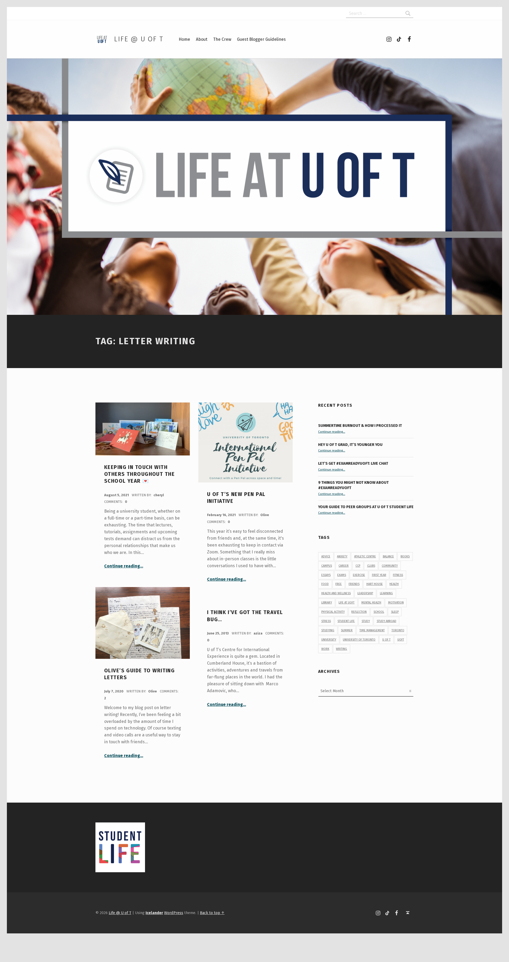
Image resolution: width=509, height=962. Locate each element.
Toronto (398, 630)
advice (325, 556)
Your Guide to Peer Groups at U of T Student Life (366, 506)
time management (372, 630)
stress (326, 621)
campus (326, 565)
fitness (398, 575)
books (405, 556)
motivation (396, 602)
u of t (386, 639)
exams (341, 575)
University (328, 639)
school (379, 612)
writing (341, 649)
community (390, 565)
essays (326, 575)
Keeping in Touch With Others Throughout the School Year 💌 (139, 474)
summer (347, 630)
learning (386, 593)
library (326, 602)
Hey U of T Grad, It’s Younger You (350, 444)
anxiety (342, 556)
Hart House (374, 584)
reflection (359, 612)
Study (366, 621)
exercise (359, 575)
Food (325, 584)
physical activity (333, 612)
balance (388, 556)
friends (354, 584)
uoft (400, 639)
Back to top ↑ (212, 912)
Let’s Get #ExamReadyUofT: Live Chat (353, 463)
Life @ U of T (138, 39)
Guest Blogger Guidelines (261, 39)
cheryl (158, 495)
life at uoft (346, 602)
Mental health (371, 602)
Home (184, 39)
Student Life (346, 621)
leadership (365, 593)
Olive (264, 515)
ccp (358, 565)
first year (379, 575)
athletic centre (365, 556)
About (201, 39)
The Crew (222, 39)
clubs (371, 565)
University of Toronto (359, 639)
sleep (395, 612)
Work (325, 649)
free (338, 584)
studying (327, 630)
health (394, 584)
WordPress (173, 912)
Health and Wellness (336, 593)
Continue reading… (123, 566)
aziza (258, 633)
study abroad (386, 621)
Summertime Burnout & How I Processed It (360, 425)
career (344, 565)
